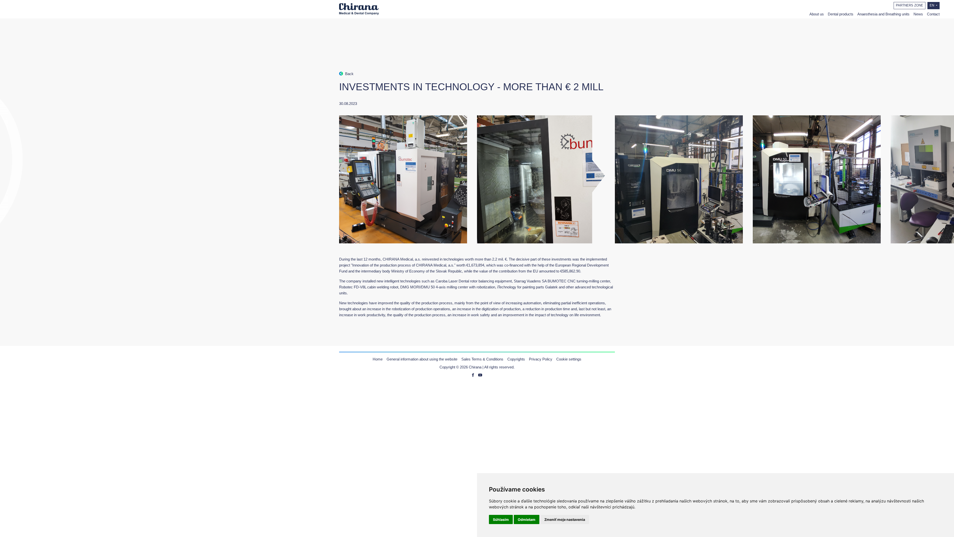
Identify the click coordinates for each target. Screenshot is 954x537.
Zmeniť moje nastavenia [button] (564, 519)
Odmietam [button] (526, 519)
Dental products (840, 14)
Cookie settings (568, 359)
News (918, 14)
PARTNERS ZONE (909, 5)
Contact (933, 14)
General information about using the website (422, 359)
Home (378, 359)
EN (932, 5)
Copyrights (516, 359)
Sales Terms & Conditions (482, 359)
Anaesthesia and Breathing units (883, 14)
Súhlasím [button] (501, 519)
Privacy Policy (540, 359)
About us (816, 14)
